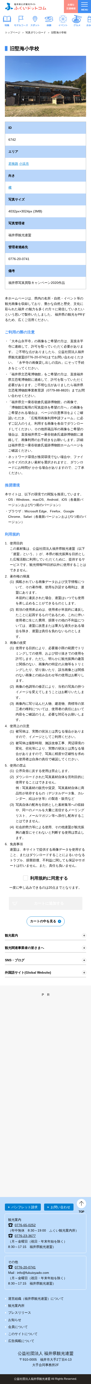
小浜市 (24, 164)
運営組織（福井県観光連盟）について (36, 1298)
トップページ (12, 32)
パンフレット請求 (24, 1207)
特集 (7, 25)
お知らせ (14, 1320)
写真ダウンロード (35, 32)
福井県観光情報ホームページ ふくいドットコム (25, 6)
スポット (35, 25)
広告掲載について (21, 1341)
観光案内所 (16, 1305)
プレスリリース (19, 1312)
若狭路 (13, 164)
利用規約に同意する (49, 878)
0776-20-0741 (25, 1267)
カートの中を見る (43, 921)
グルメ (77, 25)
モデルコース (21, 25)
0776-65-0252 (25, 1225)
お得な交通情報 (71, 6)
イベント (63, 25)
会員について (18, 1327)
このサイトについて (23, 1334)
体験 (49, 25)
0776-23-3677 (25, 1236)
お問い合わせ (60, 1207)
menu (84, 9)
